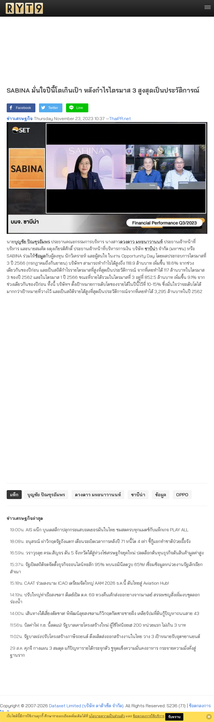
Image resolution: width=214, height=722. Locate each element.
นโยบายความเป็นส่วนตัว (107, 716)
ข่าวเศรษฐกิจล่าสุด (25, 518)
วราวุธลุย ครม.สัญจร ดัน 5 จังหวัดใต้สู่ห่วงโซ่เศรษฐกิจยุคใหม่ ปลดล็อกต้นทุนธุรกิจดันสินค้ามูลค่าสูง (107, 552)
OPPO (182, 494)
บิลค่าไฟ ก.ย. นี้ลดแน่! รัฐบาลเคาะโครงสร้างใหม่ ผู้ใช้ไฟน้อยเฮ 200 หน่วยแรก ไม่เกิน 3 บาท (98, 625)
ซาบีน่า (151, 248)
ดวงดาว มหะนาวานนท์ (141, 241)
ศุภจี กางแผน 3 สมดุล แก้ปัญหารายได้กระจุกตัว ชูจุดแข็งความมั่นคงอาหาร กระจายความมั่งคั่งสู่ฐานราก (103, 651)
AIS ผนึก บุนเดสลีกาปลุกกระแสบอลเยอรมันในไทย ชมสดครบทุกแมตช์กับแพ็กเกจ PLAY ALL (99, 529)
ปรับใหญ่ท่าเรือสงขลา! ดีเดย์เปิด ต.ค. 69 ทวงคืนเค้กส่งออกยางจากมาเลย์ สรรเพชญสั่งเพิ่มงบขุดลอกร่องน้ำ (105, 598)
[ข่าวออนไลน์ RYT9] (22, 8)
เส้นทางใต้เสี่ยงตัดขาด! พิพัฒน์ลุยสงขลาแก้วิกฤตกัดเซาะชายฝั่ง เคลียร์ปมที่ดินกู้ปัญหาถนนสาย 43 (104, 613)
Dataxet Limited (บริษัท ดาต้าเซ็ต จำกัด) (86, 705)
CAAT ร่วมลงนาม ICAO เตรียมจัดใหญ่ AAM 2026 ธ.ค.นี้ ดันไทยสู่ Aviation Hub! (89, 583)
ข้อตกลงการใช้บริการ (148, 716)
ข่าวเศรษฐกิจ (20, 118)
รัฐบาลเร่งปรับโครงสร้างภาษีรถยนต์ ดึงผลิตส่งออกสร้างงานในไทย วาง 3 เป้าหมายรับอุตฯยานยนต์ (105, 636)
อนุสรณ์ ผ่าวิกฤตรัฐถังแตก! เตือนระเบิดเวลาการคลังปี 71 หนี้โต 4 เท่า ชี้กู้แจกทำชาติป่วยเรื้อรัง (100, 541)
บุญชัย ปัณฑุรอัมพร (32, 241)
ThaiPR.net (120, 118)
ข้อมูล (40, 256)
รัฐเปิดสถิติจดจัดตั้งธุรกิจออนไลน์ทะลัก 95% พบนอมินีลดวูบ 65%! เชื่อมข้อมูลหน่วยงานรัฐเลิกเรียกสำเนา (106, 568)
